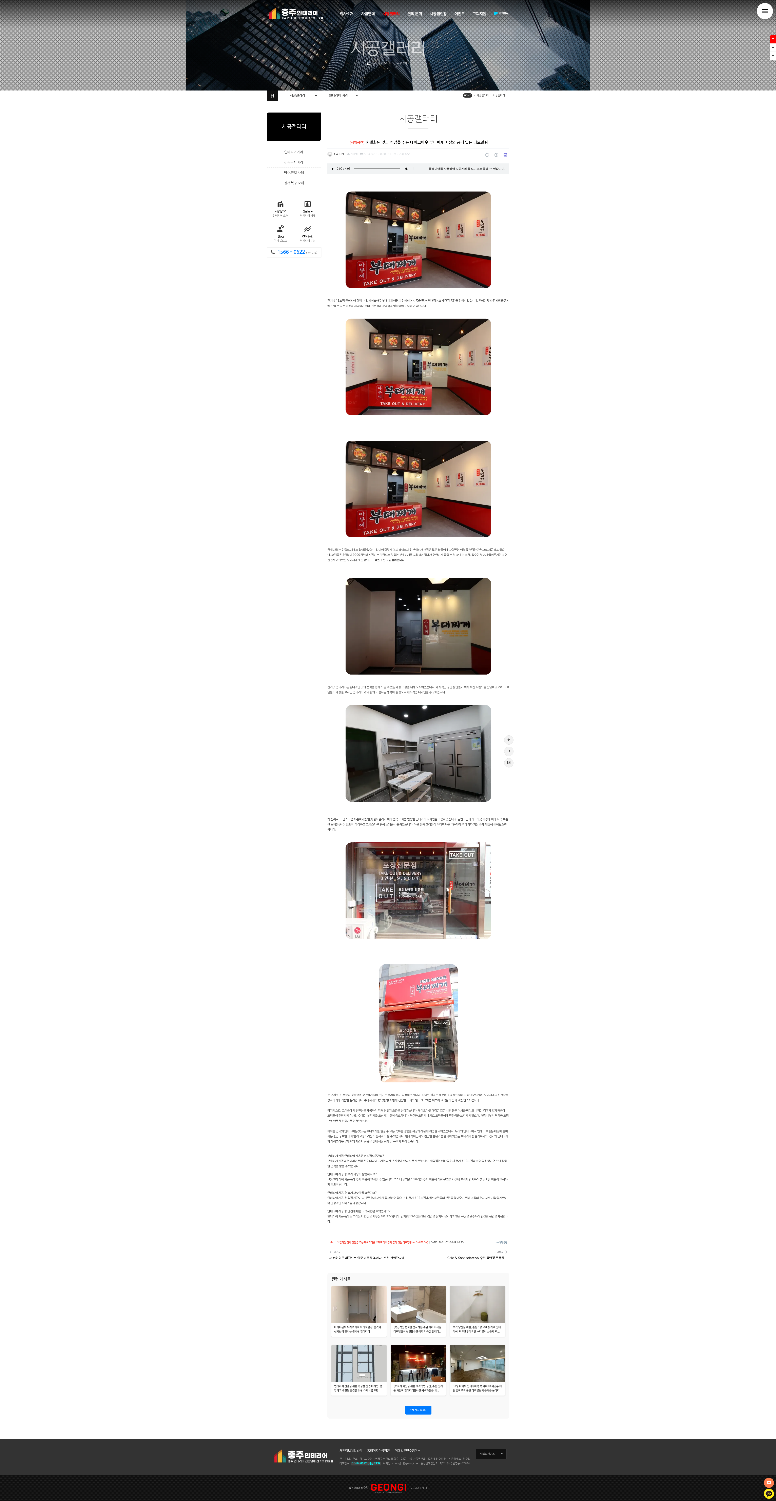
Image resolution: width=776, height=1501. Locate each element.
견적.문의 (414, 14)
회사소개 (346, 14)
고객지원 (479, 14)
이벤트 (459, 14)
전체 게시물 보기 (418, 1410)
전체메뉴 (500, 13)
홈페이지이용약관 (378, 1451)
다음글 (477, 1255)
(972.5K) (382, 1242)
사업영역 (368, 14)
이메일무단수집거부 (407, 1451)
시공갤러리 (391, 14)
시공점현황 (438, 14)
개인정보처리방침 (351, 1451)
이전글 (368, 1255)
